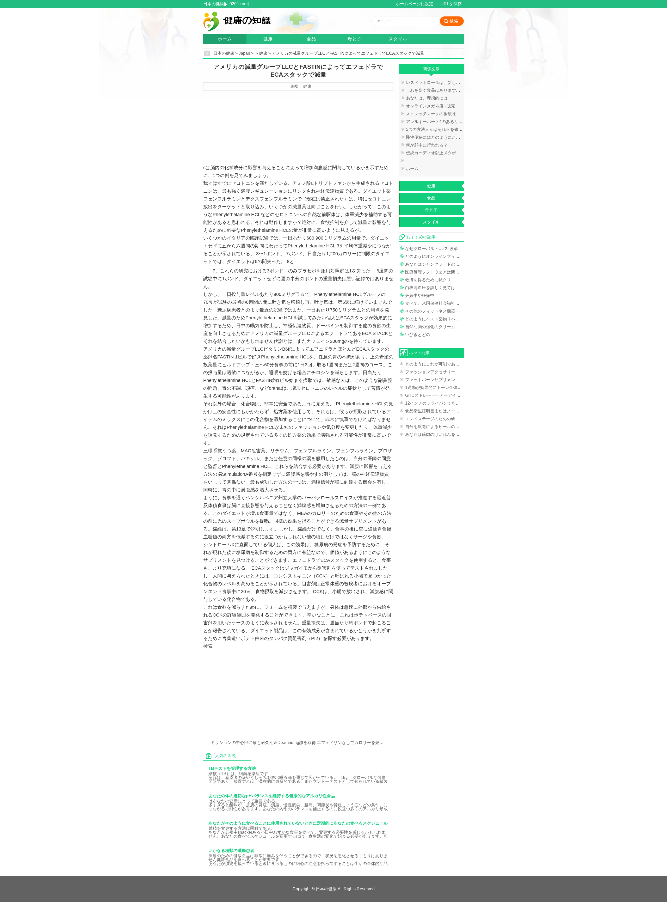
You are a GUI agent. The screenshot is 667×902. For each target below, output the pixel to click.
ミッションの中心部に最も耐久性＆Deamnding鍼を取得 (263, 742)
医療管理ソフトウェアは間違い (434, 272)
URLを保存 (451, 4)
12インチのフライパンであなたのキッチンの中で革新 (455, 403)
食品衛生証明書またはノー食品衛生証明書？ (447, 411)
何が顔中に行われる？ (427, 145)
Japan (244, 53)
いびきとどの (417, 334)
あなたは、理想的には (427, 98)
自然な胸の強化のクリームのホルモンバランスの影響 (455, 327)
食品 (311, 38)
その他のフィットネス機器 (430, 311)
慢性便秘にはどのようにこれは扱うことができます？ (456, 137)
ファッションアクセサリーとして (436, 372)
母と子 (355, 38)
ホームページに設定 (414, 4)
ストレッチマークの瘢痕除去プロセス (441, 114)
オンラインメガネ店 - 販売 (430, 106)
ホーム (225, 38)
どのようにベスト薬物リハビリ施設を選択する (449, 319)
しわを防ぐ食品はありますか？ (435, 90)
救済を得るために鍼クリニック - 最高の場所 (446, 280)
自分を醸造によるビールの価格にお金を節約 (447, 426)
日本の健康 (223, 53)
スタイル (397, 38)
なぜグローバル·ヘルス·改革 (431, 248)
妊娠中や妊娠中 (419, 295)
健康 (268, 38)
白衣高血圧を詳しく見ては (430, 287)
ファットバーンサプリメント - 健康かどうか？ (448, 379)
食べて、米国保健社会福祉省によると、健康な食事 (453, 303)
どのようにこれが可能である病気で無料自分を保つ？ (455, 364)
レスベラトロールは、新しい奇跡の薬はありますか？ (456, 82)
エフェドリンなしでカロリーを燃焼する (354, 742)
